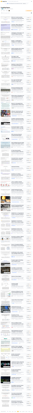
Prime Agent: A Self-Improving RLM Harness (15, 57)
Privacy (10, 411)
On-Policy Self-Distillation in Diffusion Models (16, 370)
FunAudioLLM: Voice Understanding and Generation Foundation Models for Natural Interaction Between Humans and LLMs (17, 315)
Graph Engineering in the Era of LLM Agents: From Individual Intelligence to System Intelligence (17, 331)
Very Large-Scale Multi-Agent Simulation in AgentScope (16, 80)
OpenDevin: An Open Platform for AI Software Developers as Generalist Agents (16, 65)
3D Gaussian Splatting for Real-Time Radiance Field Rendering (17, 88)
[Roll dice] (31, 13)
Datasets (23, 411)
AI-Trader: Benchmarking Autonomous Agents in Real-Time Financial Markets (17, 151)
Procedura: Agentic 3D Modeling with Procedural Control (17, 260)
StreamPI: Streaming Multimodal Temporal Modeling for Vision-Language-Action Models (17, 206)
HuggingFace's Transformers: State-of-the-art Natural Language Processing (17, 221)
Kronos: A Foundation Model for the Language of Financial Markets (17, 245)
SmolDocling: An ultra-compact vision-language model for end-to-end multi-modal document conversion (17, 253)
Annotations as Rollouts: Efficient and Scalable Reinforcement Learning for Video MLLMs (17, 237)
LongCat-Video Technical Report (17, 299)
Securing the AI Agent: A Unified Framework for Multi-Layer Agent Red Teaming (17, 127)
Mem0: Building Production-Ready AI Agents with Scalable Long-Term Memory (17, 143)
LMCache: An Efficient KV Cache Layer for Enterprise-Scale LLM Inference (17, 292)
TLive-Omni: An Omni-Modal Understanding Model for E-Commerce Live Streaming (16, 394)
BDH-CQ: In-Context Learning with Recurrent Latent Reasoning (17, 18)
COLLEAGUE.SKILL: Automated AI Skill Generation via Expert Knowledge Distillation (17, 159)
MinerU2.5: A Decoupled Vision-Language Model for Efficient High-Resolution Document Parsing (17, 104)
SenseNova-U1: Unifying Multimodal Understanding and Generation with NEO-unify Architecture (17, 174)
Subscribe (24, 3)
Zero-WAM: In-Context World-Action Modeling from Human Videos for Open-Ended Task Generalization (16, 268)
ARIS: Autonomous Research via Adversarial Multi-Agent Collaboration (16, 135)
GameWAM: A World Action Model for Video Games (16, 378)
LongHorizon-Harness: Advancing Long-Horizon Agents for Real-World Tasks (17, 362)
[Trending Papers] (9, 10)
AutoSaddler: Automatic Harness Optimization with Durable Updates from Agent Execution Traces (17, 386)
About (12, 411)
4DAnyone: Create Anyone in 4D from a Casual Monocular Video (17, 112)
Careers (15, 411)
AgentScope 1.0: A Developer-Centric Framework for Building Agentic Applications (17, 73)
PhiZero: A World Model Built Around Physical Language (16, 197)
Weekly (4, 10)
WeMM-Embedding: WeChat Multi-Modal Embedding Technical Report (17, 49)
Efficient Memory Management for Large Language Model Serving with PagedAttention (17, 96)
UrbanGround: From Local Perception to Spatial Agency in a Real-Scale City (17, 307)
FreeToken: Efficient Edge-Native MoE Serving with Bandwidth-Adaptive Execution (17, 25)
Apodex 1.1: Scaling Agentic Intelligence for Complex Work (17, 41)
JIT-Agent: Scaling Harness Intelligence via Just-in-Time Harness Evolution (16, 338)
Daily (1, 10)
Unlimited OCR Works (15, 166)
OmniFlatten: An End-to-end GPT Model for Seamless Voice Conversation (17, 229)
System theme (4, 411)
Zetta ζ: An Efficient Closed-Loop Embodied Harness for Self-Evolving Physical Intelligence (17, 323)
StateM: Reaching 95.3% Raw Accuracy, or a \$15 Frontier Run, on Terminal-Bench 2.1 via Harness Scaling (17, 190)
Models (20, 411)
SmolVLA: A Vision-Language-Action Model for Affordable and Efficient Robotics (17, 347)
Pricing (29, 411)
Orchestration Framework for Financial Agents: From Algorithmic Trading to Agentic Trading (17, 402)
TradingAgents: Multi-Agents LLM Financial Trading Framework (17, 33)
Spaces (26, 411)
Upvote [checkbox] (29, 17)
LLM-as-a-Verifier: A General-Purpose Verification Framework (17, 182)
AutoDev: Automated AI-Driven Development (15, 355)
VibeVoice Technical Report (16, 276)
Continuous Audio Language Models (14, 284)
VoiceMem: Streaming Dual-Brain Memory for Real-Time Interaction (17, 119)
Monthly (7, 10)
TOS (7, 411)
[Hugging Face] (18, 411)
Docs (31, 411)
